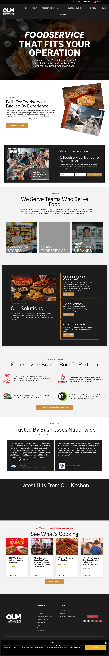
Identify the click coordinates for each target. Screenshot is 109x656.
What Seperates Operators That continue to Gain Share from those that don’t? (41, 562)
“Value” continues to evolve (66, 559)
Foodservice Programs (51, 8)
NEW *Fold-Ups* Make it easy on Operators (16, 560)
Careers (93, 8)
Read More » (12, 567)
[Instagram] (92, 621)
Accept (96, 647)
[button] (105, 642)
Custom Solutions (75, 8)
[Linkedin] (84, 621)
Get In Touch (65, 15)
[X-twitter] (96, 621)
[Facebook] (88, 621)
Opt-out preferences (8, 653)
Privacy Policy (17, 653)
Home (24, 8)
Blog (104, 8)
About (34, 8)
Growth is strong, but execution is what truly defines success (91, 561)
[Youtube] (100, 621)
